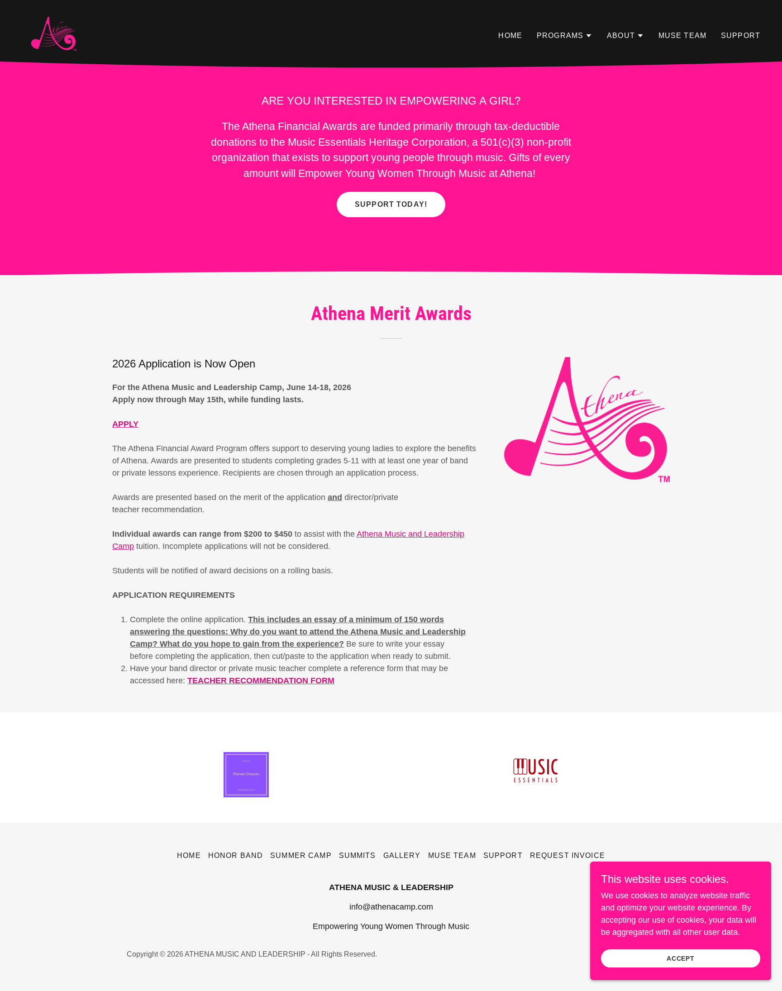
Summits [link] (357, 855)
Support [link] (740, 35)
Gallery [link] (402, 855)
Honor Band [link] (235, 855)
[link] (53, 33)
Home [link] (510, 35)
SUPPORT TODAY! (391, 204)
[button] (564, 35)
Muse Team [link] (682, 35)
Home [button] (189, 855)
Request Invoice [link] (567, 855)
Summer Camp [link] (301, 855)
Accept (681, 958)
